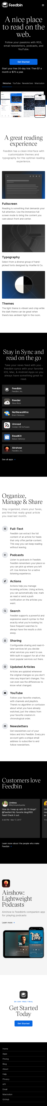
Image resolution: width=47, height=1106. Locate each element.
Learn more (8, 922)
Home (5, 1048)
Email (5, 1089)
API (4, 1084)
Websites (7, 83)
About (5, 1069)
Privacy (6, 1079)
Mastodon (39, 83)
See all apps (9, 459)
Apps (5, 1054)
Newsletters (27, 83)
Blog (5, 1064)
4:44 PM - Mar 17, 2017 (11, 820)
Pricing (6, 1059)
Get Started (23, 62)
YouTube (17, 83)
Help (5, 1074)
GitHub (6, 1099)
